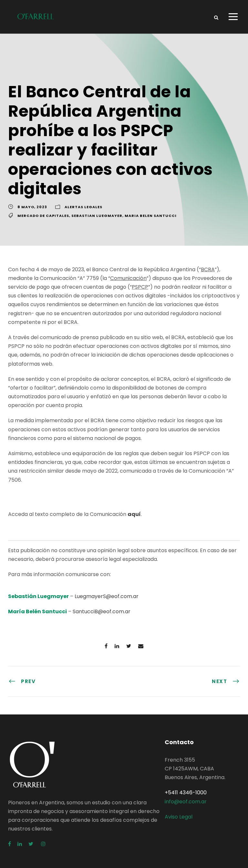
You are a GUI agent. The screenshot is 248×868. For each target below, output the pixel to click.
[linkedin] (19, 844)
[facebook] (9, 844)
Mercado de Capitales (43, 215)
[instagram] (43, 844)
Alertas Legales (83, 206)
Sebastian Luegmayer (96, 215)
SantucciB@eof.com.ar (101, 611)
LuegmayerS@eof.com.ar (107, 596)
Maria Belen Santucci (151, 215)
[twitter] (31, 844)
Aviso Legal (178, 816)
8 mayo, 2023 (32, 206)
